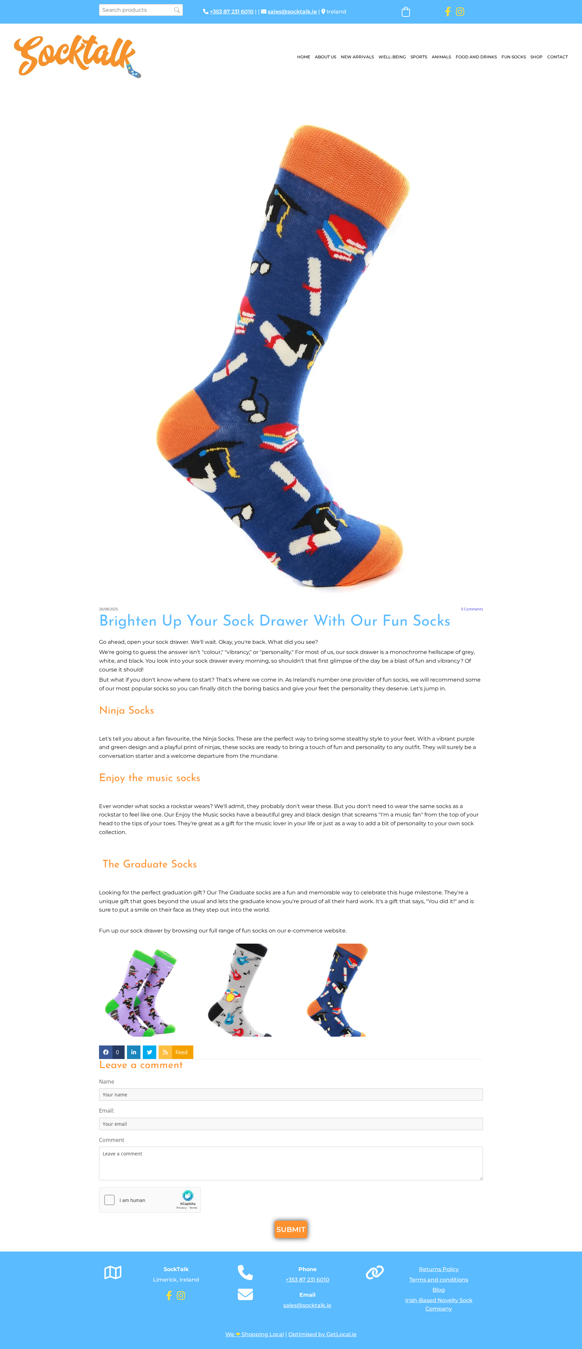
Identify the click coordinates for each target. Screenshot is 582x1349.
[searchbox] (141, 10)
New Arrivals (357, 56)
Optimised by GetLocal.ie (322, 1334)
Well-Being (392, 56)
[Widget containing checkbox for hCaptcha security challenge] (150, 1200)
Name (106, 1082)
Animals (441, 56)
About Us (325, 56)
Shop (536, 56)
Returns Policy (439, 1269)
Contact (557, 56)
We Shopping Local (254, 1334)
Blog (438, 1290)
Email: (106, 1111)
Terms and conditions (438, 1279)
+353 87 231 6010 (232, 11)
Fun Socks (514, 56)
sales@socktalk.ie (292, 11)
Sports (419, 56)
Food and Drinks (476, 56)
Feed (181, 1052)
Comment (111, 1140)
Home (303, 56)
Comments (472, 609)
